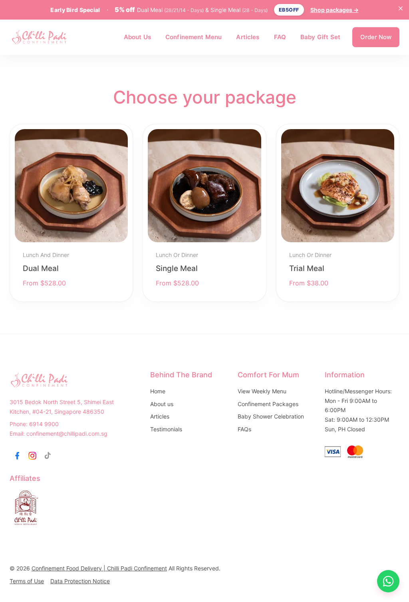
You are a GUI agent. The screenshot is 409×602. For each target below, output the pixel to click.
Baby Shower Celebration (271, 416)
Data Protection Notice (80, 581)
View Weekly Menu (262, 391)
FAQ (280, 37)
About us (161, 404)
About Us (137, 37)
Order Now (375, 37)
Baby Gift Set (320, 37)
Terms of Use (27, 581)
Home (157, 391)
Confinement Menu (193, 37)
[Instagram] (32, 455)
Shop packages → (334, 9)
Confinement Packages (268, 404)
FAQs (244, 429)
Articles (247, 37)
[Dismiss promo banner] (400, 8)
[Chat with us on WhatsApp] (388, 581)
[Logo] (39, 37)
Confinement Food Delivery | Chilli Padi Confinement (99, 568)
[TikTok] (47, 455)
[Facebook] (17, 455)
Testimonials (166, 429)
